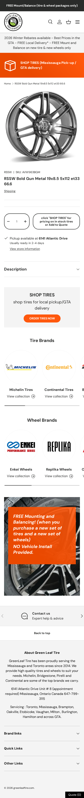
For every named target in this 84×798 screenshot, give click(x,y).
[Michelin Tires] (21, 367)
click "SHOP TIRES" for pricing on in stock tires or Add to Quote (56, 221)
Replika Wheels (59, 469)
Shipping (9, 191)
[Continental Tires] (59, 367)
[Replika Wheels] (59, 447)
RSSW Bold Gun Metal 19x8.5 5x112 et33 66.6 (40, 83)
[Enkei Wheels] (21, 447)
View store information (25, 249)
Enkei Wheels (21, 469)
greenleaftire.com (23, 788)
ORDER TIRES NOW (42, 318)
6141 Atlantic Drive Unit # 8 (31, 689)
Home (7, 83)
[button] (68, 21)
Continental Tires (58, 389)
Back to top (42, 633)
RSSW (8, 172)
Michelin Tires (21, 389)
